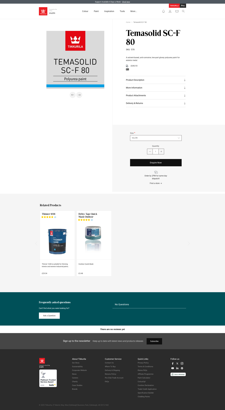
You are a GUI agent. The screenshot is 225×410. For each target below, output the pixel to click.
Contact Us (109, 363)
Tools (122, 11)
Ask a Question (49, 316)
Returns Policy (110, 374)
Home (128, 22)
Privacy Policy (143, 363)
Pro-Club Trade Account (114, 378)
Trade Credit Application (147, 389)
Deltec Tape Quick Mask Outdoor (88, 215)
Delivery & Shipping (112, 370)
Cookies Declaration (146, 385)
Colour (85, 11)
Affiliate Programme (145, 374)
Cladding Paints (144, 397)
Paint (96, 11)
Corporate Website (79, 370)
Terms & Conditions (145, 366)
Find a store (154, 183)
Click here (126, 2)
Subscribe (154, 341)
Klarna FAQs (142, 370)
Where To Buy (110, 366)
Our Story (75, 363)
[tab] (156, 80)
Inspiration (109, 11)
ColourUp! (142, 382)
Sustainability (77, 366)
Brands (74, 389)
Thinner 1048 (48, 214)
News (74, 374)
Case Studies (77, 385)
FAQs (107, 382)
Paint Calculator (144, 378)
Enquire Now (156, 162)
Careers (75, 378)
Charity (75, 382)
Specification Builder (146, 393)
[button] (163, 11)
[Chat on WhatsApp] (178, 375)
